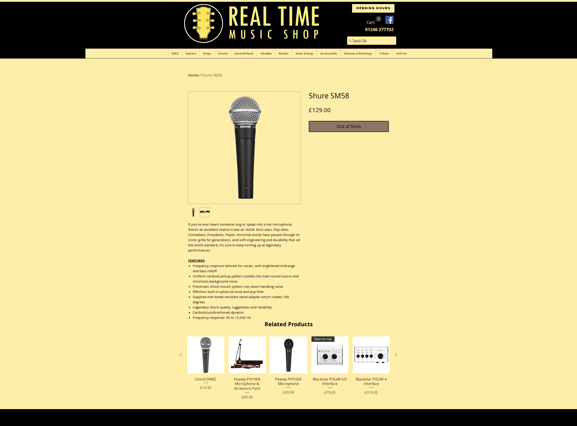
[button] (374, 20)
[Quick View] (205, 354)
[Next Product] (396, 354)
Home (193, 75)
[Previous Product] (180, 354)
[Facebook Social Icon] (389, 20)
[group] (288, 368)
